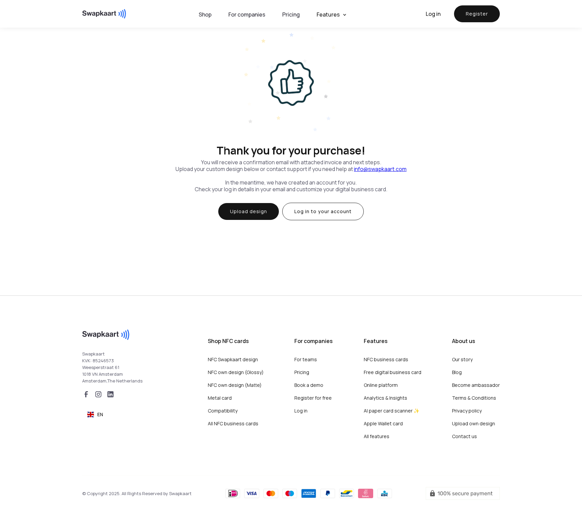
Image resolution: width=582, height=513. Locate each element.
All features (376, 436)
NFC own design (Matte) (235, 385)
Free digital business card (392, 372)
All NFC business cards (233, 423)
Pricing (301, 372)
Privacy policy (467, 410)
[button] (335, 14)
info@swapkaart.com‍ (380, 169)
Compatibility (222, 410)
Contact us (464, 436)
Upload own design (473, 423)
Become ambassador (476, 385)
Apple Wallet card (383, 423)
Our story (462, 359)
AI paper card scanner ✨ (391, 410)
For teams (305, 359)
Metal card (220, 398)
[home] (104, 14)
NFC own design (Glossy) (236, 372)
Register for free (313, 398)
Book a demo (308, 385)
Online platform (381, 385)
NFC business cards (386, 359)
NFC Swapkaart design (233, 359)
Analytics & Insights (385, 398)
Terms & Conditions (474, 398)
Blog (457, 372)
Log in (433, 14)
